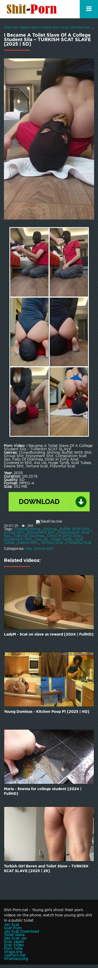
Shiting (49, 529)
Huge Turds (61, 539)
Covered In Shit (18, 539)
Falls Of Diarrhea (29, 536)
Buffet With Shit (74, 529)
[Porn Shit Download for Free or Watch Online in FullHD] (32, 9)
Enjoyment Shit (41, 532)
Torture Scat (52, 542)
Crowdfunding (27, 529)
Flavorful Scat (79, 542)
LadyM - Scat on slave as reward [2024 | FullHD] (49, 634)
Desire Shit (28, 542)
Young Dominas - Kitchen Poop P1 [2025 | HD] (46, 711)
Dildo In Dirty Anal (64, 536)
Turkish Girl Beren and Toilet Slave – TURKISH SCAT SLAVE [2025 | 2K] (46, 869)
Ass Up (41, 539)
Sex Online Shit (40, 548)
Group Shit (14, 532)
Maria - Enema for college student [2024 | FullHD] (43, 791)
